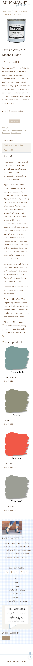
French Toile (10, 377)
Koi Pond (8, 464)
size (4, 111)
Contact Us (16, 593)
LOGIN (6, 638)
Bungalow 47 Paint (16, 130)
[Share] (3, 330)
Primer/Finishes (16, 133)
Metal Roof (9, 507)
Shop (16, 586)
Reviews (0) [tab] (8, 150)
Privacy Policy (16, 597)
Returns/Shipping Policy (16, 601)
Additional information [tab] (13, 145)
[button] (28, 19)
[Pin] (3, 324)
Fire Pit (7, 420)
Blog (16, 582)
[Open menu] (29, 4)
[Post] (3, 336)
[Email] (3, 341)
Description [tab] (8, 140)
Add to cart (14, 121)
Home (16, 656)
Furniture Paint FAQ (16, 590)
